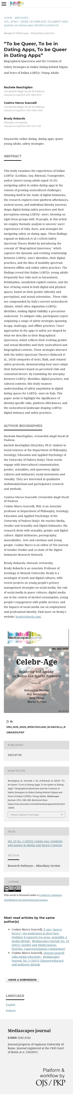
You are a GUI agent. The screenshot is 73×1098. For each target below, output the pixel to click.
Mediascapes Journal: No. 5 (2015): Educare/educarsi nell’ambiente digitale (37, 960)
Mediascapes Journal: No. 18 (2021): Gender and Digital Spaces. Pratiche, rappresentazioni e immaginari (40, 945)
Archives (21, 17)
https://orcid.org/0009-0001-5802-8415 (22, 95)
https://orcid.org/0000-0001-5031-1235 (22, 126)
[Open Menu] (4, 4)
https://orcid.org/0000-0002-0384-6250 (23, 110)
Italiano (11, 1010)
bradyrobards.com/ (28, 616)
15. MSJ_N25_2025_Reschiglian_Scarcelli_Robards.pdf (36, 727)
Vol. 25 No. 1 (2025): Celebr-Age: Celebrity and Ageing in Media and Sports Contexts (36, 23)
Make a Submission (22, 979)
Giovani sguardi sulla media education (38, 955)
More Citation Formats (25, 814)
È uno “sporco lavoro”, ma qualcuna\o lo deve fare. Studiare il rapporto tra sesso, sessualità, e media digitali (39, 935)
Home (8, 17)
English (10, 1005)
